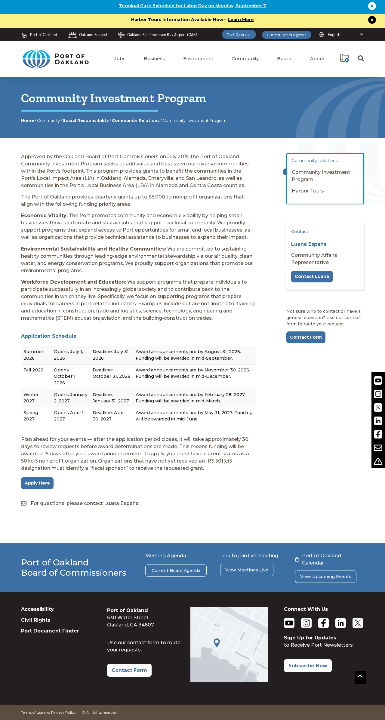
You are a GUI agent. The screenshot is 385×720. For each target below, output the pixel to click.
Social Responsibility (86, 120)
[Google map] (229, 680)
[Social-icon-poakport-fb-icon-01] (378, 434)
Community (245, 58)
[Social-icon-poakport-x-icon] (378, 407)
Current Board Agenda (286, 34)
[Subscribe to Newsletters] (378, 448)
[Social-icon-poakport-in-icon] (378, 421)
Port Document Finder (50, 631)
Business (154, 58)
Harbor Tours (308, 191)
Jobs (119, 58)
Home (27, 120)
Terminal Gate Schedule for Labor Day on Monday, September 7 (192, 5)
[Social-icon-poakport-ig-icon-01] (378, 394)
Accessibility (37, 609)
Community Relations (136, 120)
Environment (198, 58)
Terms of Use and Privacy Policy (48, 712)
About (317, 58)
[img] (344, 58)
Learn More (241, 19)
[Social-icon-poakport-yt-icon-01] (378, 380)
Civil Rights (35, 620)
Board (284, 58)
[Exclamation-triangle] (378, 461)
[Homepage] (55, 66)
